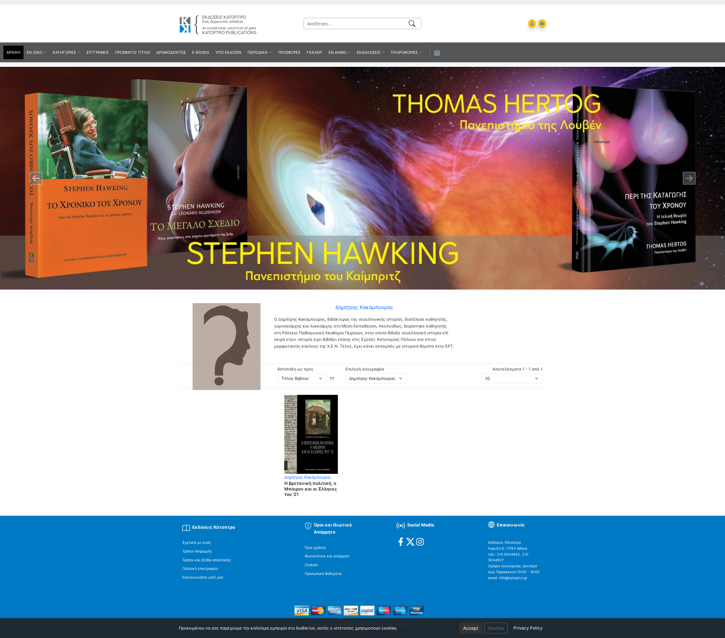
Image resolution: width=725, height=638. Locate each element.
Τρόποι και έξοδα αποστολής (206, 560)
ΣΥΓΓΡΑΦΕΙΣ (97, 52)
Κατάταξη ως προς (296, 369)
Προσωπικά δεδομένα (323, 573)
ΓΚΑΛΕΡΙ (314, 52)
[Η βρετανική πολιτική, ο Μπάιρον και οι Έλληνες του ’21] (311, 433)
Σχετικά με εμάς (196, 542)
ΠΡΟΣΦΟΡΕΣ (289, 52)
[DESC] (332, 378)
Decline (496, 628)
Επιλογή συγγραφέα (365, 369)
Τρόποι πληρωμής (197, 551)
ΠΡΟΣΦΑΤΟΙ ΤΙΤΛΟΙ (132, 52)
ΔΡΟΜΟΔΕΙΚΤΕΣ (171, 52)
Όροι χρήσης (315, 547)
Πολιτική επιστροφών (200, 568)
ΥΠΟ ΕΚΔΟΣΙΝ (228, 52)
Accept (470, 628)
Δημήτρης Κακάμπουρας (307, 477)
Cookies (311, 565)
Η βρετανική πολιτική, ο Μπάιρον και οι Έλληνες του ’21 (310, 489)
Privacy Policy (527, 628)
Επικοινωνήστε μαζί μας (202, 577)
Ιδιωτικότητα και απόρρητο (327, 556)
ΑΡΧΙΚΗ (13, 52)
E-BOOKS (200, 52)
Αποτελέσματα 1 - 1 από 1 (517, 369)
